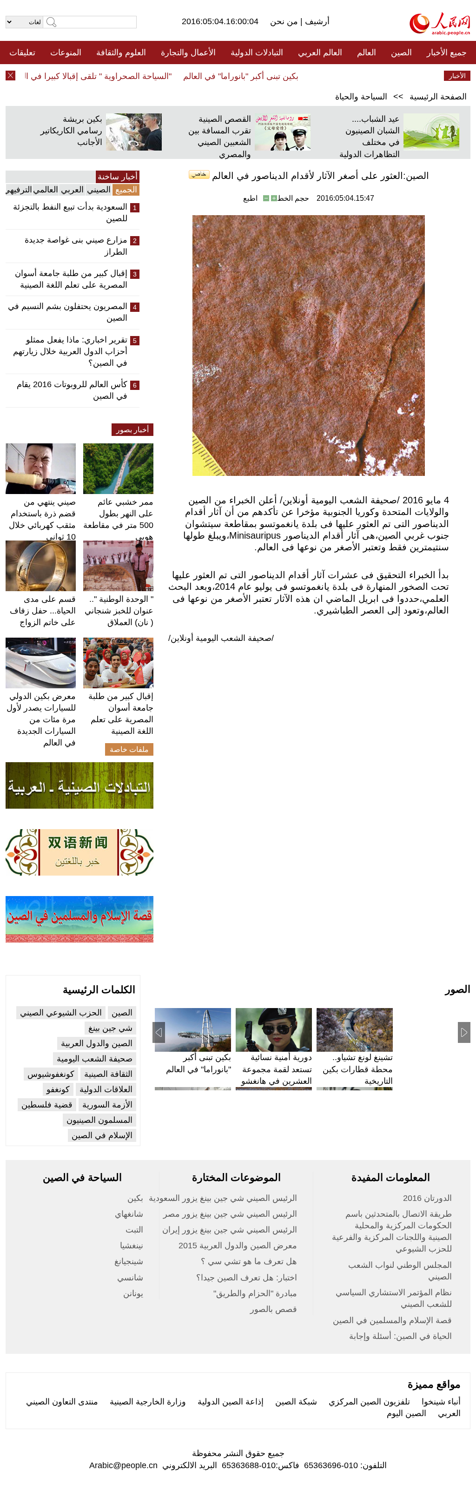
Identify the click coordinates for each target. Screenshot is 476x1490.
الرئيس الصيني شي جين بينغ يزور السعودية (223, 1198)
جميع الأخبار (447, 52)
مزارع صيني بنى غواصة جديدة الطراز (76, 245)
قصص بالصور (273, 1309)
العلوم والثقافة (121, 52)
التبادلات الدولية (257, 52)
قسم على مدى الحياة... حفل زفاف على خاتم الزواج (43, 610)
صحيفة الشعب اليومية (94, 1058)
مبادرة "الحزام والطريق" (255, 1293)
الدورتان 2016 (427, 1198)
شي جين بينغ (110, 1028)
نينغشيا (131, 1245)
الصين (401, 52)
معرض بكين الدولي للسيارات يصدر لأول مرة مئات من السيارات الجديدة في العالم (41, 720)
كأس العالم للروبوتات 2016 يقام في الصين (72, 390)
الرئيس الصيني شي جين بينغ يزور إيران (229, 1229)
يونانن (133, 1293)
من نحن (285, 21)
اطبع (250, 198)
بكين (135, 1198)
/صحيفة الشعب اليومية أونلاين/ (221, 638)
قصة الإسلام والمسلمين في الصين (392, 1320)
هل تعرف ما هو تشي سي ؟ (249, 1261)
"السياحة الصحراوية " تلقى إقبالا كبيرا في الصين (105, 76)
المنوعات (65, 52)
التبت (134, 1229)
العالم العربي (320, 52)
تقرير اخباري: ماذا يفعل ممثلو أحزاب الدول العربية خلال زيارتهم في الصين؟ (70, 351)
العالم (366, 52)
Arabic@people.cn (123, 1465)
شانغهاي (129, 1214)
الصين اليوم (406, 1413)
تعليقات (22, 52)
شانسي (130, 1277)
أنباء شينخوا (441, 1401)
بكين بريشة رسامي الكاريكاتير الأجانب (71, 130)
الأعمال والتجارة (188, 52)
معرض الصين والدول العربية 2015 (237, 1245)
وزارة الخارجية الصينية (148, 1401)
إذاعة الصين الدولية (231, 1401)
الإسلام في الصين (102, 1135)
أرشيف (316, 21)
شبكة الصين (296, 1401)
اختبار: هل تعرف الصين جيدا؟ (246, 1277)
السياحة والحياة (361, 96)
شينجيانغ (128, 1261)
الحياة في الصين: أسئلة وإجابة (400, 1336)
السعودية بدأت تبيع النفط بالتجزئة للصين (70, 212)
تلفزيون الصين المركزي (369, 1401)
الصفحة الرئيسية (438, 96)
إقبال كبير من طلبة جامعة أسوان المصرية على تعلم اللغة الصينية (71, 279)
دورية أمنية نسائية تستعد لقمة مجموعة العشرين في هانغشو (276, 1069)
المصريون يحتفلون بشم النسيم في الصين (67, 312)
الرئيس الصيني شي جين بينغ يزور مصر (230, 1214)
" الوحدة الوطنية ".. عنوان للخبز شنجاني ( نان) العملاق (119, 610)
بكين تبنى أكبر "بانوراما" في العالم (257, 76)
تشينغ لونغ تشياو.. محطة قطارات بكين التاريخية (358, 1069)
